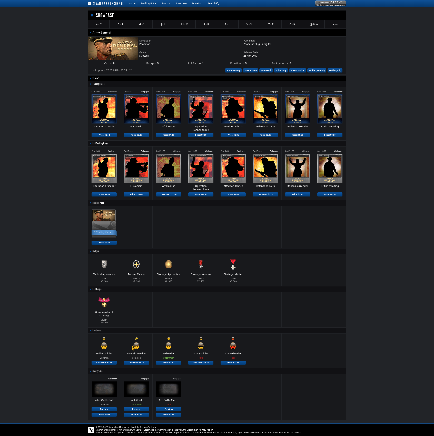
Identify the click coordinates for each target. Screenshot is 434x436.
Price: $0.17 (265, 134)
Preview (104, 409)
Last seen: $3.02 (265, 194)
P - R (206, 24)
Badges (96, 251)
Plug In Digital (263, 44)
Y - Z (270, 24)
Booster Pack (98, 202)
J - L (163, 24)
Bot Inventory (233, 70)
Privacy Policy (206, 429)
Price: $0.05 (233, 134)
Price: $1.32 (168, 362)
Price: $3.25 (297, 194)
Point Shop (281, 70)
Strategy (144, 55)
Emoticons (97, 330)
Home (132, 3)
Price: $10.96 (136, 194)
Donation (197, 3)
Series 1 (96, 78)
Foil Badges (98, 289)
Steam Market (298, 70)
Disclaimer (192, 429)
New (335, 24)
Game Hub (266, 70)
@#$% (314, 24)
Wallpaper (112, 91)
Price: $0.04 (136, 414)
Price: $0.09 (200, 134)
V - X (249, 24)
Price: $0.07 (136, 134)
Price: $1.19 (168, 134)
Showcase (181, 3)
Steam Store (250, 70)
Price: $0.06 (104, 414)
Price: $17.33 (330, 194)
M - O (184, 24)
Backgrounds (98, 371)
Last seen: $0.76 (201, 362)
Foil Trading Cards (100, 143)
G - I (141, 24)
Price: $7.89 (104, 194)
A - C (99, 24)
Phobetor (144, 44)
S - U (228, 24)
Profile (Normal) (317, 70)
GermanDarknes (148, 427)
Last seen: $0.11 (104, 362)
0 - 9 (292, 24)
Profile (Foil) (335, 70)
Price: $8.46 (233, 194)
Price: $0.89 (104, 242)
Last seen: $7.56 (168, 194)
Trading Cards (98, 84)
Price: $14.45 (201, 194)
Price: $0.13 (104, 134)
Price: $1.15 (168, 414)
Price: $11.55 (233, 362)
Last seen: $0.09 (136, 362)
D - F (120, 24)
